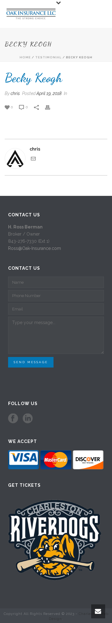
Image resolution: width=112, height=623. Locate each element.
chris (15, 93)
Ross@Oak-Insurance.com (34, 248)
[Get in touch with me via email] (33, 159)
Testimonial (48, 57)
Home (25, 57)
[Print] (50, 107)
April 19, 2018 (49, 93)
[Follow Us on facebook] (13, 418)
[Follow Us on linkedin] (28, 418)
